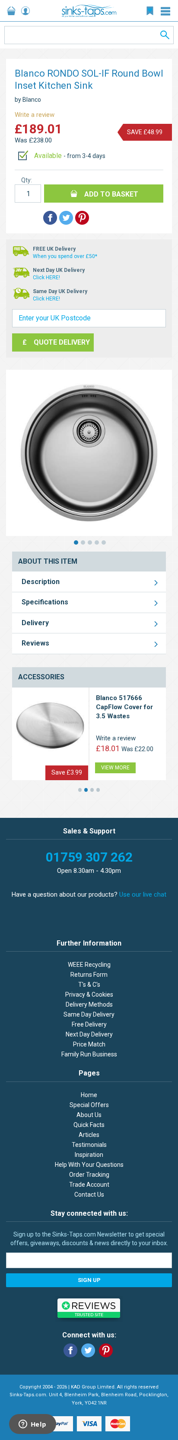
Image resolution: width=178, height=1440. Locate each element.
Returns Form (89, 974)
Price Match (89, 1044)
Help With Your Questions (89, 1164)
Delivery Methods (89, 1004)
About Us (89, 1114)
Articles (89, 1134)
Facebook (70, 1350)
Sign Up (89, 1280)
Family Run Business (89, 1054)
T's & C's (89, 984)
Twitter (88, 1350)
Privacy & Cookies (89, 994)
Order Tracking (89, 1174)
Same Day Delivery (89, 1014)
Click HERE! (46, 277)
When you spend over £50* (65, 256)
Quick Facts (89, 1124)
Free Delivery (89, 1024)
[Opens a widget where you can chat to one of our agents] (32, 1425)
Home (89, 1094)
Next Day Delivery (89, 1034)
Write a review (34, 115)
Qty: (26, 180)
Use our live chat (142, 894)
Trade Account (89, 1184)
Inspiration (89, 1154)
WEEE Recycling (89, 964)
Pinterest (106, 1350)
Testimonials (89, 1144)
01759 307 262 (89, 857)
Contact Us (89, 1194)
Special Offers (89, 1104)
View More (115, 768)
